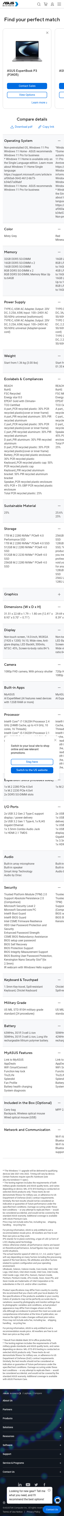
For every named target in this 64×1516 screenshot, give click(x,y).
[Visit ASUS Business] (12, 1393)
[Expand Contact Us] (60, 1472)
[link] (27, 95)
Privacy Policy (33, 1512)
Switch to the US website (32, 770)
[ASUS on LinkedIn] (20, 1485)
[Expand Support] (60, 1454)
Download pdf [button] (23, 126)
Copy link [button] (48, 126)
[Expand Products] (60, 1418)
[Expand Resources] (60, 1436)
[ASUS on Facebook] (44, 1485)
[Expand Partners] (60, 1409)
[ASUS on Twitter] (36, 1485)
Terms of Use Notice (13, 1512)
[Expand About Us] (60, 1400)
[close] (55, 740)
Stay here (32, 762)
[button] (39, 4)
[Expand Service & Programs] (60, 1463)
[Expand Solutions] (60, 1427)
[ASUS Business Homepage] (10, 4)
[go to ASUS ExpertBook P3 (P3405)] (27, 51)
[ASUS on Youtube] (28, 1485)
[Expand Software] (60, 1445)
